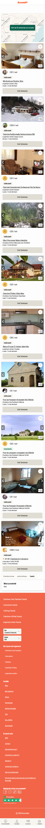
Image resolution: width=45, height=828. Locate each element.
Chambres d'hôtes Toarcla (12, 616)
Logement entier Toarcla (12, 622)
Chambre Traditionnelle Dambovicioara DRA (19, 134)
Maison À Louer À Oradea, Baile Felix (16, 347)
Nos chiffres (8, 720)
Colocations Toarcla (10, 605)
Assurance (8, 761)
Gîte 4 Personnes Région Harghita (15, 240)
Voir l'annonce (22, 91)
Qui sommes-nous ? (11, 749)
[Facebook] (5, 792)
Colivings (8, 662)
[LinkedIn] (19, 792)
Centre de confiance (11, 766)
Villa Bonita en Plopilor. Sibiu (13, 81)
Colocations (9, 656)
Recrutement (9, 691)
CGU (6, 714)
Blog (6, 685)
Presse (7, 697)
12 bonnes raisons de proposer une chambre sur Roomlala (20, 779)
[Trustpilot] (12, 803)
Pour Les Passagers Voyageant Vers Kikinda (18, 400)
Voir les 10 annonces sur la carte (22, 28)
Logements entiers (11, 673)
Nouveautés (9, 726)
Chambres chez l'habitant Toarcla (15, 599)
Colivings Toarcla (9, 611)
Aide (6, 738)
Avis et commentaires (11, 772)
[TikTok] (15, 792)
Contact (7, 743)
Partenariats (9, 703)
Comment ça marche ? (12, 755)
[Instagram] (10, 792)
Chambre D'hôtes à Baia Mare (13, 293)
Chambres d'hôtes (11, 668)
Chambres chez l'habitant (13, 650)
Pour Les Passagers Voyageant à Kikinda (17, 506)
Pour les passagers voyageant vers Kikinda (18, 453)
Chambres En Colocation (19, 559)
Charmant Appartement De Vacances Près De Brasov (21, 187)
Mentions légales (10, 708)
